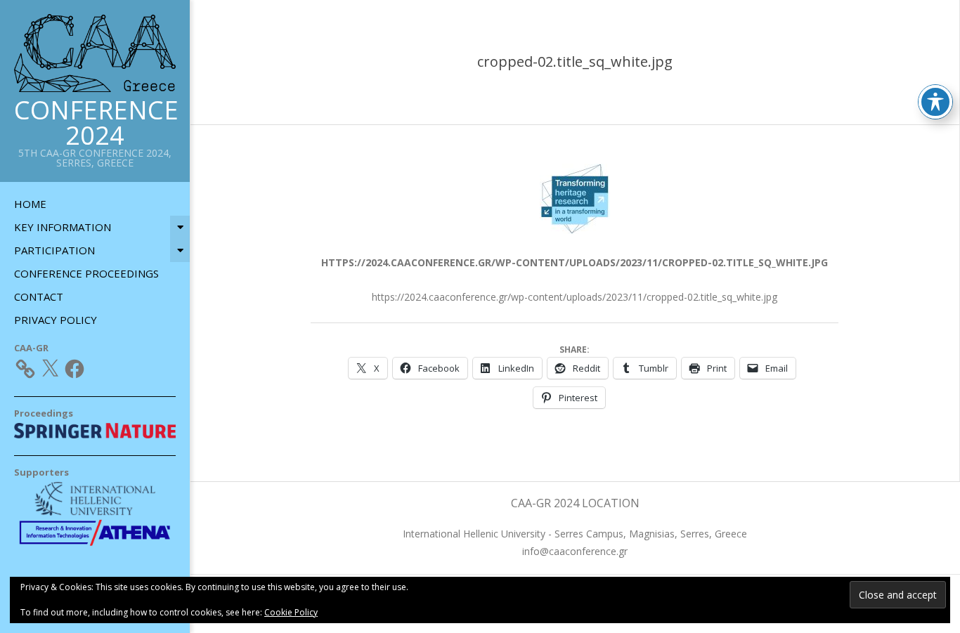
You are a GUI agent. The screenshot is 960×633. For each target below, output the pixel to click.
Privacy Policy (55, 320)
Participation (54, 250)
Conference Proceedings (86, 273)
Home (30, 204)
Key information (62, 227)
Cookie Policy (291, 612)
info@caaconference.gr (575, 551)
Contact (38, 296)
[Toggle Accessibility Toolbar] (935, 102)
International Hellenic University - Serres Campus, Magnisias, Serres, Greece (575, 533)
